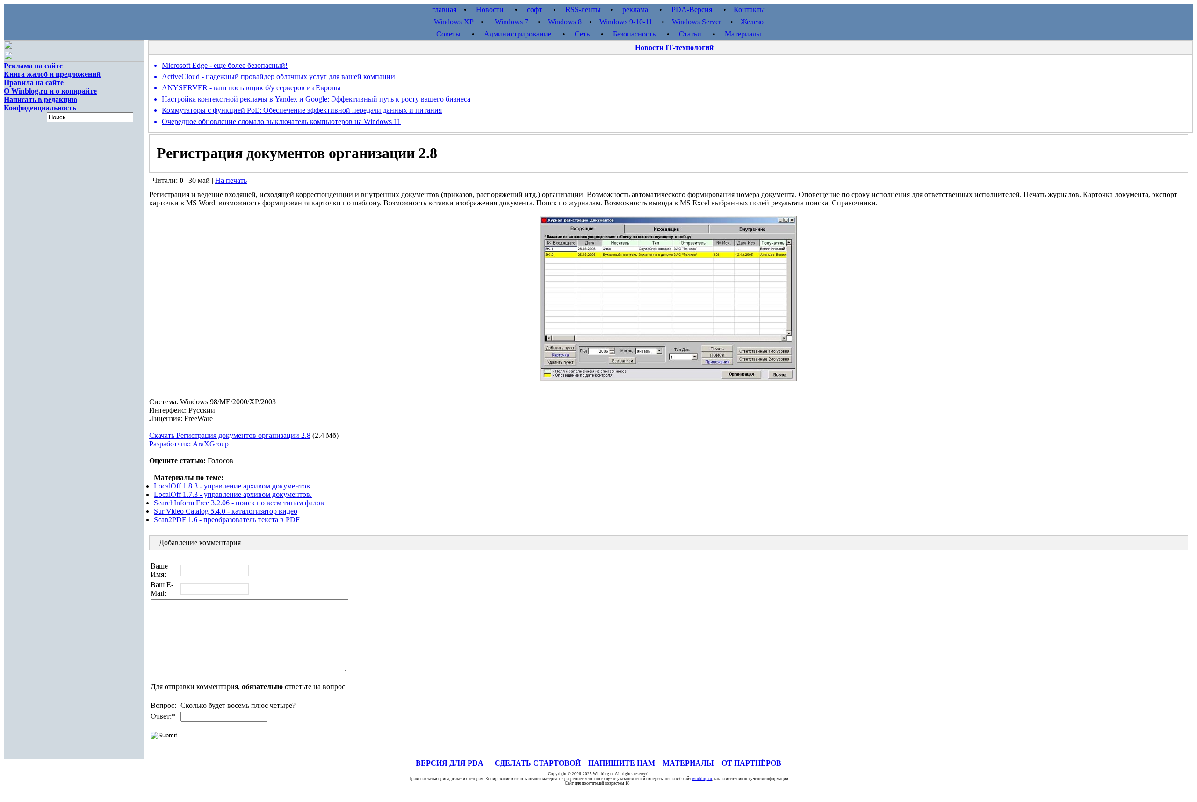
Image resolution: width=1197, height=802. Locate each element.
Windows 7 (511, 22)
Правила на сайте (34, 83)
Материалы (743, 34)
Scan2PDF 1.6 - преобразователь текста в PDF (227, 520)
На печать (231, 180)
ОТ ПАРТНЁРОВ (751, 763)
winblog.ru (702, 778)
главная (444, 10)
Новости (490, 10)
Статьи (690, 34)
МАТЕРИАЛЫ (688, 763)
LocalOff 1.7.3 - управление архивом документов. (233, 494)
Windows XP (453, 22)
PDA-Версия (691, 10)
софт (534, 10)
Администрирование (517, 34)
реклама (635, 10)
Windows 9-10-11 (625, 22)
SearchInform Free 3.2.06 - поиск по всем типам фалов (239, 503)
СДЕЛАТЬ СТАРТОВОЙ (538, 763)
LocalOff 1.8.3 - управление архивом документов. (233, 486)
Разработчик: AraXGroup (189, 444)
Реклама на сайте (33, 66)
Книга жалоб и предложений (52, 74)
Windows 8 (565, 22)
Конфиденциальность (40, 108)
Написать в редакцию (40, 99)
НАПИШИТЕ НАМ (621, 763)
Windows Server (696, 22)
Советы (448, 34)
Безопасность (634, 34)
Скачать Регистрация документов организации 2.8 (229, 435)
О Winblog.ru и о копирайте (50, 91)
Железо (752, 22)
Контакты (749, 10)
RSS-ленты (583, 10)
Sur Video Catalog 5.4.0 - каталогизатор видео (225, 511)
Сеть (582, 34)
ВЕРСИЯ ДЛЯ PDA (449, 763)
